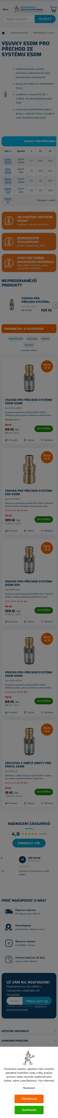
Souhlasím (29, 1110)
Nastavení (29, 1088)
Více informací (46, 1080)
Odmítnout (29, 1099)
